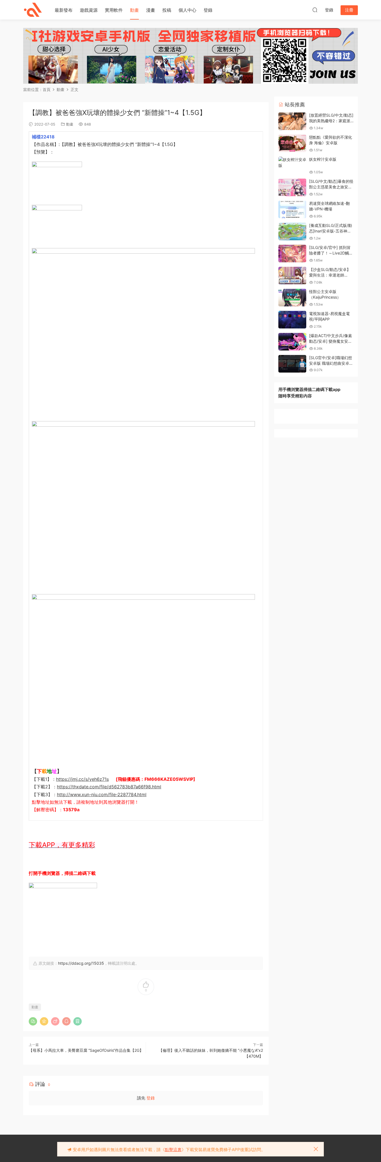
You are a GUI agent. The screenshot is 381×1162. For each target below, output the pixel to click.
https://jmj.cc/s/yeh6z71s (82, 779)
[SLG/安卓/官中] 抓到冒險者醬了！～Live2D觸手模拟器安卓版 (331, 253)
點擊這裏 (173, 1149)
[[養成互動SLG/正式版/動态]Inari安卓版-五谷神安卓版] (292, 231)
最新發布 (64, 10)
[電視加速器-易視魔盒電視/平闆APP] (292, 319)
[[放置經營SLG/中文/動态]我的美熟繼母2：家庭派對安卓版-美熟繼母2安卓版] (292, 121)
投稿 (166, 10)
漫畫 (150, 10)
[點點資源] (33, 10)
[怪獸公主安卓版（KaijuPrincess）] (292, 297)
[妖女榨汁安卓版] (292, 162)
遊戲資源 (89, 10)
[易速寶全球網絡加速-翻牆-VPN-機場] (292, 209)
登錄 (208, 10)
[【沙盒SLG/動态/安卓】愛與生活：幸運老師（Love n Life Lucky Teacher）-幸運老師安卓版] (292, 275)
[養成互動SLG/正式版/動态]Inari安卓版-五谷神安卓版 (330, 231)
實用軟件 (114, 10)
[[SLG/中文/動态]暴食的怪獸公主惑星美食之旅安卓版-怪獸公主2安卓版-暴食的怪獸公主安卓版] (292, 187)
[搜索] (315, 10)
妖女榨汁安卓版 (322, 159)
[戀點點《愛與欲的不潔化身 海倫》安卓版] (292, 143)
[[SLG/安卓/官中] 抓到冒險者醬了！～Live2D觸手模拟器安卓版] (292, 253)
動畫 (134, 10)
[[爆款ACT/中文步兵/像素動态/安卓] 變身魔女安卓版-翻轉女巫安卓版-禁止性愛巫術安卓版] (292, 341)
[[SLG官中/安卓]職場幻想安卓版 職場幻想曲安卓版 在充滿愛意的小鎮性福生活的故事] (292, 364)
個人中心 (187, 10)
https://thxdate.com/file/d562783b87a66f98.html (109, 786)
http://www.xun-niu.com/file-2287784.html (101, 794)
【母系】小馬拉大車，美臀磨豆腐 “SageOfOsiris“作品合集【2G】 (86, 1050)
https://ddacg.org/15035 (81, 963)
